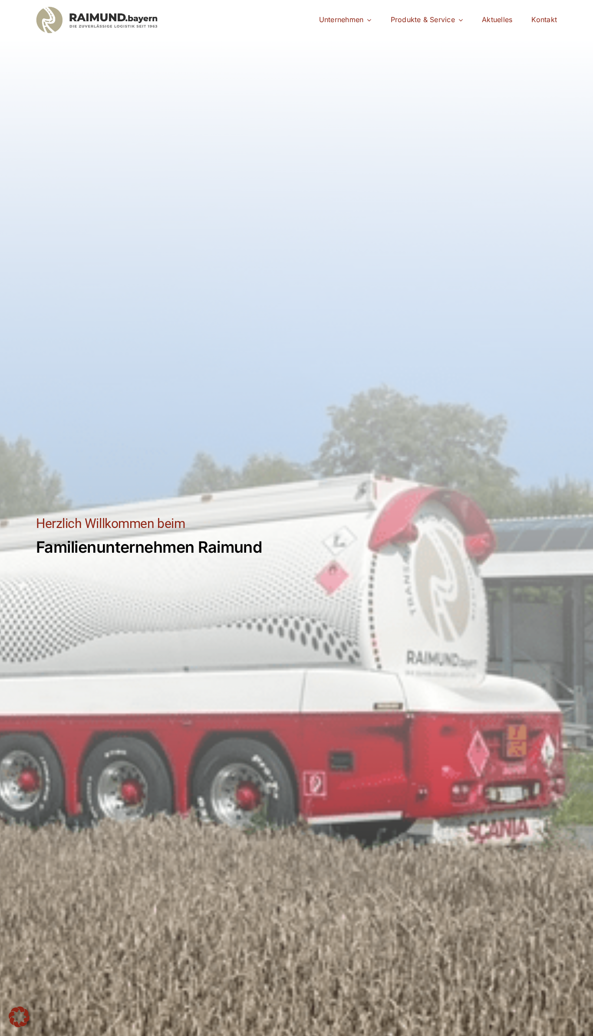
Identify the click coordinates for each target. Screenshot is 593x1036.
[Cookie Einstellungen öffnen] (19, 1024)
